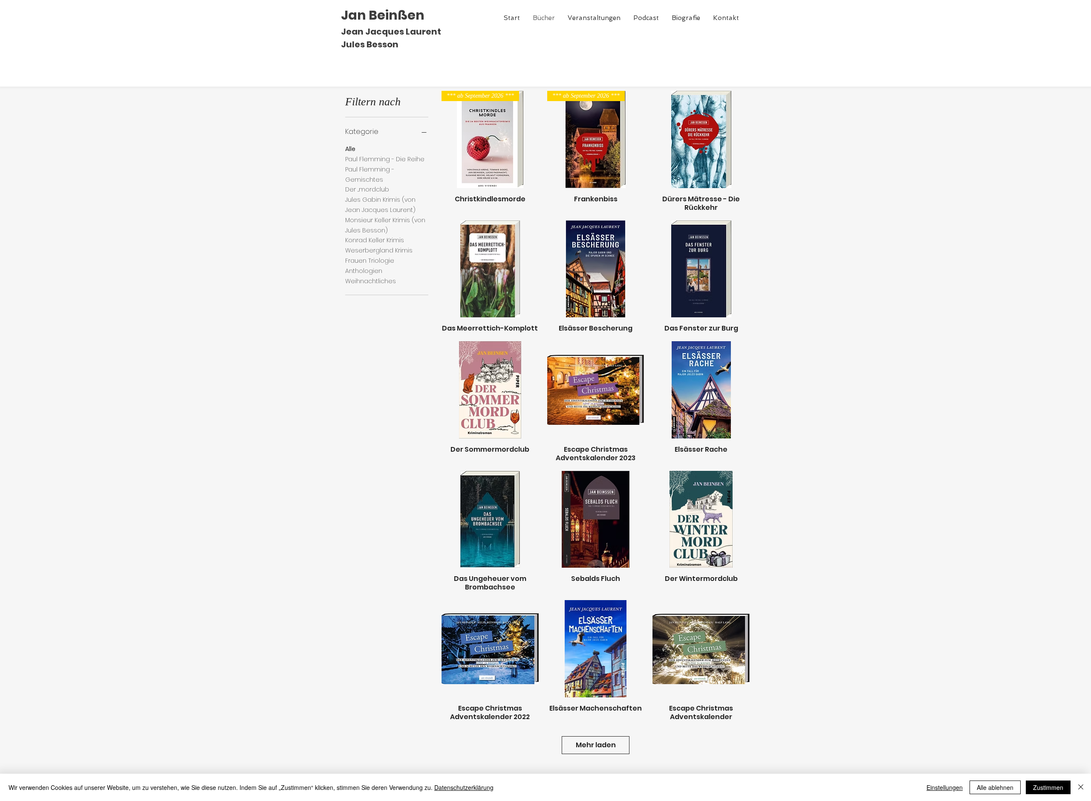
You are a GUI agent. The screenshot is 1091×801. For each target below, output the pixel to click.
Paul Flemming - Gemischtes (369, 174)
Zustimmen (1048, 787)
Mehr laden (596, 745)
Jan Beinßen (382, 15)
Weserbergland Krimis (379, 250)
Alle (350, 149)
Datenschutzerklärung (464, 787)
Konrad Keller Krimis (374, 240)
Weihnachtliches (370, 281)
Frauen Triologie (369, 260)
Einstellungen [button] (944, 787)
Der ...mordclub (367, 189)
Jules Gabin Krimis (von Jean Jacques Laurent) (380, 204)
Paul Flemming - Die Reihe (384, 159)
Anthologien (363, 271)
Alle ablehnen (995, 787)
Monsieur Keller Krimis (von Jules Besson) (385, 225)
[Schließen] (1081, 787)
